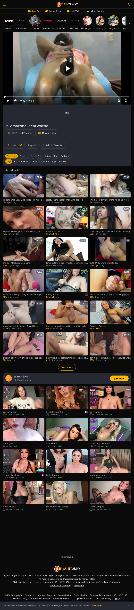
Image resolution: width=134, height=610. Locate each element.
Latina (48, 156)
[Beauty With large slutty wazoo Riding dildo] (23, 284)
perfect (62, 161)
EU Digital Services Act (82, 598)
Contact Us (30, 595)
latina (34, 161)
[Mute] (15, 100)
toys (54, 161)
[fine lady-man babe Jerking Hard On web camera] (67, 315)
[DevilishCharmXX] (67, 401)
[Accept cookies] (128, 606)
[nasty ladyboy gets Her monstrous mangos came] (67, 347)
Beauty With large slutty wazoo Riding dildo (23, 295)
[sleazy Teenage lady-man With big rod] (67, 189)
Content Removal (46, 595)
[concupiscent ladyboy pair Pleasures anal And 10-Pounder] (110, 347)
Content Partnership (40, 598)
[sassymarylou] (67, 220)
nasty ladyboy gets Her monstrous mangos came (66, 358)
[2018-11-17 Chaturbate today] (110, 252)
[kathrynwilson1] (23, 401)
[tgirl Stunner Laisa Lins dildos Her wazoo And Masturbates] (23, 189)
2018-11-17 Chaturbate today (104, 263)
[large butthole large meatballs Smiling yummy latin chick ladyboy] (67, 252)
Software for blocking (60, 585)
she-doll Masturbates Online (16, 263)
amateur (25, 161)
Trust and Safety (103, 598)
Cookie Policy (64, 595)
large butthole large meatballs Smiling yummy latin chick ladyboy (66, 263)
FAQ (25, 598)
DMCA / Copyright (13, 595)
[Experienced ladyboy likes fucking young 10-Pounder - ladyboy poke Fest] (23, 220)
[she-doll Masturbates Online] (23, 252)
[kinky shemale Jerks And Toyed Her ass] (23, 315)
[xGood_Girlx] (23, 433)
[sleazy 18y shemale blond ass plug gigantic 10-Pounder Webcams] (110, 284)
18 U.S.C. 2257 (120, 595)
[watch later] (6, 177)
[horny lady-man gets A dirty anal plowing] (110, 220)
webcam (45, 161)
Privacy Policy (80, 595)
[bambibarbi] (67, 433)
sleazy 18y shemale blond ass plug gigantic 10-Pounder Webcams (110, 295)
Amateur (24, 156)
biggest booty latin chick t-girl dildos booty (23, 358)
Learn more (96, 605)
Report (32, 145)
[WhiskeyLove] (23, 496)
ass (15, 161)
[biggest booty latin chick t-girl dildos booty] (23, 347)
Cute (40, 156)
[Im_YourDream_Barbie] (67, 496)
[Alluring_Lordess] (23, 464)
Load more (67, 367)
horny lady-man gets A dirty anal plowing (110, 231)
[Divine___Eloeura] (110, 315)
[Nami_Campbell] (110, 496)
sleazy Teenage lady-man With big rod (64, 200)
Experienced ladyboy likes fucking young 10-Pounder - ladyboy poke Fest (23, 231)
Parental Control (61, 598)
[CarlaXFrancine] (67, 464)
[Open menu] (4, 4)
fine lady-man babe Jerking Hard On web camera (66, 326)
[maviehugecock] (110, 464)
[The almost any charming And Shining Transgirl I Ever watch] (110, 189)
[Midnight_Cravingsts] (110, 433)
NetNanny (79, 585)
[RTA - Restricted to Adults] (118, 599)
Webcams (65, 156)
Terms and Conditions (100, 595)
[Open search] (130, 4)
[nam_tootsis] (67, 284)
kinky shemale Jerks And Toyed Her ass (21, 326)
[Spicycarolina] (110, 401)
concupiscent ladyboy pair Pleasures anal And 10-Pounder (110, 358)
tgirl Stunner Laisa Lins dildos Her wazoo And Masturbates (23, 200)
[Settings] (119, 100)
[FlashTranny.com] (67, 4)
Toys (56, 156)
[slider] (67, 97)
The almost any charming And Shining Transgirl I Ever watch (110, 200)
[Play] (67, 68)
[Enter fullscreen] (126, 100)
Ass (32, 156)
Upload (16, 598)
